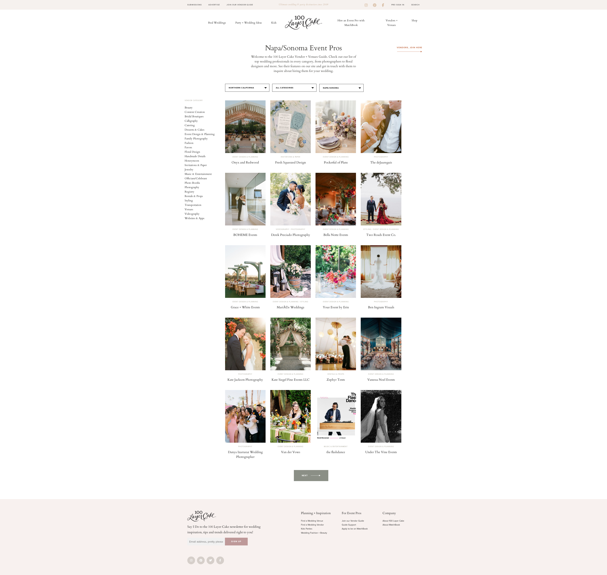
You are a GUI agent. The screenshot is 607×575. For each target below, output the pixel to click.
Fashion (189, 143)
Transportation (193, 205)
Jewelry (189, 169)
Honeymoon (192, 161)
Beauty (189, 107)
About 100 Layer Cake (393, 521)
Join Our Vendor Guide (240, 5)
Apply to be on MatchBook (355, 528)
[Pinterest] (374, 5)
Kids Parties (306, 528)
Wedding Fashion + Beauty (314, 533)
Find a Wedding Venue (312, 521)
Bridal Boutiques (194, 116)
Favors (188, 147)
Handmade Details (195, 156)
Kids (273, 23)
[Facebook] (383, 5)
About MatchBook (391, 524)
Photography (192, 187)
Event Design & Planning (200, 134)
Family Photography (196, 138)
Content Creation (195, 112)
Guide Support (349, 524)
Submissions (194, 5)
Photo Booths (192, 183)
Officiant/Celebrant (196, 178)
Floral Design (192, 152)
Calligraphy (191, 121)
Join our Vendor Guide (353, 521)
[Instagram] (366, 5)
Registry (189, 192)
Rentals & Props (194, 196)
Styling (189, 200)
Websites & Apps (194, 218)
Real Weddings (217, 23)
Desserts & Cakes (194, 130)
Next (305, 475)
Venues (189, 209)
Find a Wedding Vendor (312, 524)
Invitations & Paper (196, 165)
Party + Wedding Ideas (248, 23)
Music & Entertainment (198, 174)
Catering (190, 125)
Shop (414, 20)
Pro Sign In (397, 5)
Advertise (214, 5)
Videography (192, 214)
